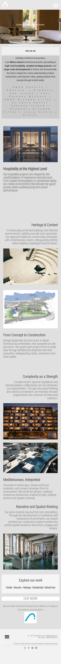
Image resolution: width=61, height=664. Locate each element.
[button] (55, 5)
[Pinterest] (32, 648)
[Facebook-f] (29, 648)
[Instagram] (25, 648)
